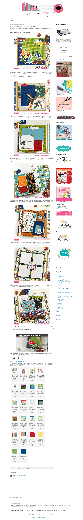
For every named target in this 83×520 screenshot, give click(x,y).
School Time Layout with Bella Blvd (63, 288)
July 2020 (59, 300)
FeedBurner (66, 52)
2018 (58, 311)
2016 (58, 314)
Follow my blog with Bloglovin (60, 59)
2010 (58, 322)
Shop (12, 20)
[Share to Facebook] (27, 468)
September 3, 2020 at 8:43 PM (21, 475)
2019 (58, 310)
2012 (58, 319)
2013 (58, 318)
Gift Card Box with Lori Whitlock (62, 280)
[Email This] (24, 468)
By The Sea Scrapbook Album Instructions (64, 291)
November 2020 (60, 276)
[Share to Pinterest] (28, 468)
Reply (14, 478)
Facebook (18, 361)
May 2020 (59, 303)
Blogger (52, 514)
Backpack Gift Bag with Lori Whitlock (63, 293)
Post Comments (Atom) (17, 497)
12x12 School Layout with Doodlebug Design (65, 292)
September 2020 (60, 279)
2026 (58, 266)
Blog (11, 361)
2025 (58, 267)
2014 (58, 316)
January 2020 (60, 308)
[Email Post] (22, 468)
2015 (58, 315)
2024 (58, 268)
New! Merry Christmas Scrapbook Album (64, 295)
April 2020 (59, 304)
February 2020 (60, 307)
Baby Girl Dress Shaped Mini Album (63, 285)
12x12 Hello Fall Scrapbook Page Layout (64, 297)
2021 (58, 272)
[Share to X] (26, 468)
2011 (58, 320)
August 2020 (60, 299)
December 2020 (60, 275)
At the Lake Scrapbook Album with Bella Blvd (65, 296)
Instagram (22, 361)
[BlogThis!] (25, 468)
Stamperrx (14, 475)
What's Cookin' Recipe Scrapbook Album (64, 289)
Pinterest (27, 361)
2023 (58, 270)
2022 (58, 271)
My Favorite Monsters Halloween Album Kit (64, 287)
